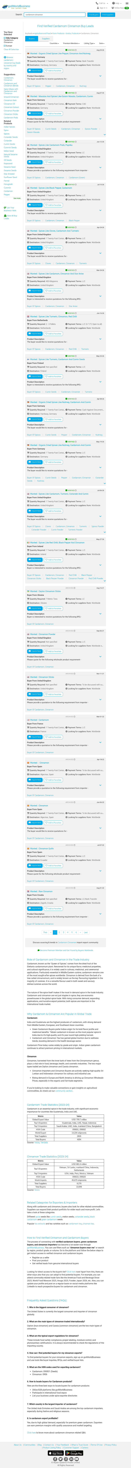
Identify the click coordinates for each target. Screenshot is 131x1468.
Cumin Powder (57, 530)
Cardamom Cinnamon (67, 942)
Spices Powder (91, 129)
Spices (6, 134)
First (45, 932)
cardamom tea (75, 1224)
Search (19, 14)
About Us (17, 1445)
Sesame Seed (9, 167)
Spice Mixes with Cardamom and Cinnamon (11, 91)
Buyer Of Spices (34, 86)
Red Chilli (73, 349)
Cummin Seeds (10, 147)
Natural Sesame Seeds (10, 155)
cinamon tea (88, 1224)
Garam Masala (33, 132)
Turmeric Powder (75, 530)
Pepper (7, 194)
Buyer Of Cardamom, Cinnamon (40, 624)
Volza (37, 1142)
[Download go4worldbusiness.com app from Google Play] (74, 1453)
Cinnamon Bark (10, 100)
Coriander (8, 140)
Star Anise (73, 306)
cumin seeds (56, 1216)
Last (86, 932)
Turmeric (83, 263)
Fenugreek (8, 184)
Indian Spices (9, 127)
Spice (6, 130)
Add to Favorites (54, 71)
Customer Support (71, 1448)
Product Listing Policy (51, 1448)
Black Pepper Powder (55, 578)
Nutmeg (83, 86)
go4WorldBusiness (35, 1247)
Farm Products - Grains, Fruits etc (65, 33)
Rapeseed (8, 163)
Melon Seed (9, 151)
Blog (39, 1445)
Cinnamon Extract (11, 107)
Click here (71, 1272)
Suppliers (45, 38)
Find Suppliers (107, 15)
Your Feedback (62, 1445)
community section (64, 1091)
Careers (84, 1448)
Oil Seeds (8, 160)
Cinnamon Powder (11, 111)
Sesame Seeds (10, 170)
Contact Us (49, 1445)
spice (38, 1216)
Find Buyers (93, 15)
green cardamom (49, 1219)
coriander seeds (82, 1216)
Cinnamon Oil (9, 104)
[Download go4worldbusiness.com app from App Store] (56, 1453)
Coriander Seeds (11, 137)
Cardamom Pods (11, 117)
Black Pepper (74, 220)
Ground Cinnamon (11, 97)
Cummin (7, 188)
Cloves (48, 263)
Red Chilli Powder (96, 578)
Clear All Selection (11, 49)
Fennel (6, 181)
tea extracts (40, 1224)
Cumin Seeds (9, 144)
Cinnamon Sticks (11, 114)
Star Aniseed (9, 174)
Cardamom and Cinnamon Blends (11, 84)
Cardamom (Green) (77, 177)
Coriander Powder (39, 530)
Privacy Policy (111, 1445)
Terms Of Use (96, 1445)
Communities (29, 1445)
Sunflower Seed (10, 177)
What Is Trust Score (79, 1445)
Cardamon (8, 191)
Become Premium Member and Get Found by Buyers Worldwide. (67, 950)
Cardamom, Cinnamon (9, 79)
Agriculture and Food (42, 33)
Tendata (44, 1142)
